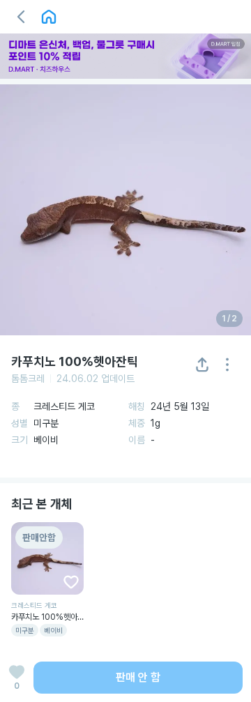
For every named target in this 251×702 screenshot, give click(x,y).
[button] (20, 16)
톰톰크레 (28, 378)
